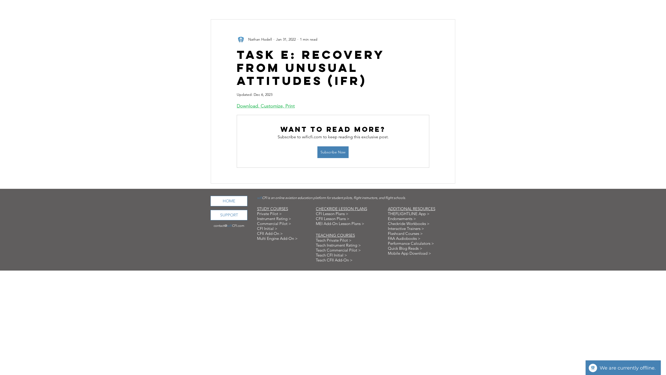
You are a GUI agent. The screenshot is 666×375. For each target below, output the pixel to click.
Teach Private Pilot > (333, 240)
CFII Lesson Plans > (332, 218)
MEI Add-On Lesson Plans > (340, 223)
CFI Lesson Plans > (332, 213)
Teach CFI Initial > (331, 255)
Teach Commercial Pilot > (338, 250)
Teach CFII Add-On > (334, 260)
